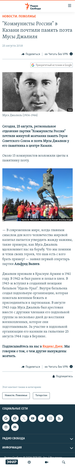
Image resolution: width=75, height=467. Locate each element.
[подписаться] (14, 427)
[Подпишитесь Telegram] (41, 418)
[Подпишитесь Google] (6, 418)
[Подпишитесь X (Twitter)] (24, 418)
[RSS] (59, 418)
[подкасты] (29, 462)
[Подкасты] (6, 427)
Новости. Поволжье (19, 16)
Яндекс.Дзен (52, 346)
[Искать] (63, 462)
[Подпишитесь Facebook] (14, 418)
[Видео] (46, 462)
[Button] (31, 54)
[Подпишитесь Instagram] (50, 418)
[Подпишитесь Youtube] (32, 418)
